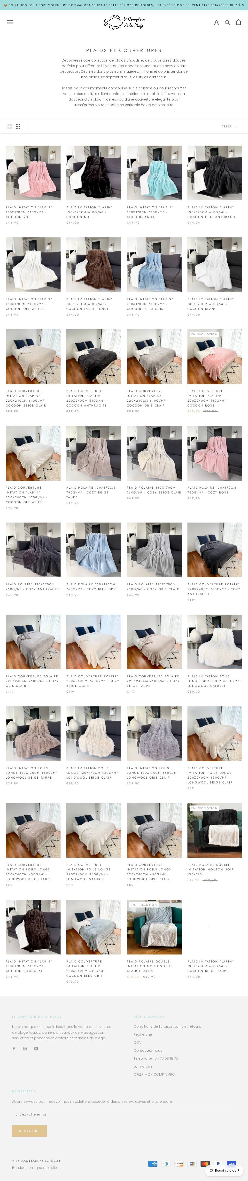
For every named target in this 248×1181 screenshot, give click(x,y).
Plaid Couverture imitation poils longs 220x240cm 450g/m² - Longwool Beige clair (210, 775)
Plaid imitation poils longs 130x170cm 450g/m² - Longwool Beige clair (93, 773)
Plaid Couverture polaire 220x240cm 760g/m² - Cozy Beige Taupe (153, 681)
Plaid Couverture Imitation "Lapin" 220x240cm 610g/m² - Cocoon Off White (26, 494)
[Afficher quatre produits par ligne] (18, 126)
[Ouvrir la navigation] (10, 22)
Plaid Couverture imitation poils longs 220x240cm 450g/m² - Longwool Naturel (88, 872)
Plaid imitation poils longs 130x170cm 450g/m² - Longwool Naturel (214, 681)
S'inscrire (29, 1131)
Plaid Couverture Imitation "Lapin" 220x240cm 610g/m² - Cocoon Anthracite (87, 398)
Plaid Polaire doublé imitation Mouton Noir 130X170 (210, 870)
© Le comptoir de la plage (36, 1161)
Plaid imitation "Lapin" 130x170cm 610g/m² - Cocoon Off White (29, 304)
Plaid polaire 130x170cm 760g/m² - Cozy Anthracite (33, 586)
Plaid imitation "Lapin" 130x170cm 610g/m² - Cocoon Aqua (150, 212)
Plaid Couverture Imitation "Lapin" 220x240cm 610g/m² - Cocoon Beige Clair (26, 398)
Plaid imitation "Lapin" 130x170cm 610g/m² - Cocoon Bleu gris (150, 304)
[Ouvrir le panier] (238, 22)
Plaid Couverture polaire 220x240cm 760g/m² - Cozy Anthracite (214, 589)
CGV (137, 1042)
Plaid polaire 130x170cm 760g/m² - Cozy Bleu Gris (91, 586)
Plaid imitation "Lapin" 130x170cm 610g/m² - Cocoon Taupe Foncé (89, 304)
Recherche (143, 1034)
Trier (228, 126)
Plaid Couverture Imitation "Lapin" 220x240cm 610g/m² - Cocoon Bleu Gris (87, 968)
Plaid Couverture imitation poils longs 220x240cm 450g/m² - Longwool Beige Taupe (29, 872)
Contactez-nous (148, 1050)
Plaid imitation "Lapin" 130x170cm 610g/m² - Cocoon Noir (89, 212)
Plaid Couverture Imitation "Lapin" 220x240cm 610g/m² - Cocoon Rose (208, 398)
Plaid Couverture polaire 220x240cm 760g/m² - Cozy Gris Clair (32, 681)
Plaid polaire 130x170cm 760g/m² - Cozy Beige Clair (154, 490)
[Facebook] (14, 1048)
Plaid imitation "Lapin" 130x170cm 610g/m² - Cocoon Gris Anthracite (212, 212)
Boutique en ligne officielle (34, 1167)
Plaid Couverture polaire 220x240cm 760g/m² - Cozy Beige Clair (93, 681)
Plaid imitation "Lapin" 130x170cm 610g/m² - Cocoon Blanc (210, 304)
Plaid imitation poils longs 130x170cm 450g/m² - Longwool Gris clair (154, 773)
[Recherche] (227, 22)
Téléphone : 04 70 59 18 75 (156, 1058)
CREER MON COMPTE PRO (154, 1074)
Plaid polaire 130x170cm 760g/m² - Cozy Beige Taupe (90, 492)
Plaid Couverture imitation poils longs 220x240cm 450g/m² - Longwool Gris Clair (149, 872)
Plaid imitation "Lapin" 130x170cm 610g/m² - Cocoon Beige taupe (210, 966)
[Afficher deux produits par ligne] (10, 126)
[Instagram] (25, 1048)
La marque (143, 1066)
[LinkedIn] (36, 1048)
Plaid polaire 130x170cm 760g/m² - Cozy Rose (211, 490)
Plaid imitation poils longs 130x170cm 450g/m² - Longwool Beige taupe (33, 773)
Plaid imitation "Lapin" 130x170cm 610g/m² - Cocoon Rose (29, 212)
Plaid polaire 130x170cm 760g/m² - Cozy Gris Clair (153, 586)
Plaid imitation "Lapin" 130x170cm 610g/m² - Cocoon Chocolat (29, 966)
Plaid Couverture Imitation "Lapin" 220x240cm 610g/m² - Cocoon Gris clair (148, 398)
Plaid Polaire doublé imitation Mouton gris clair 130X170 (150, 966)
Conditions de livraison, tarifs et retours (167, 1026)
